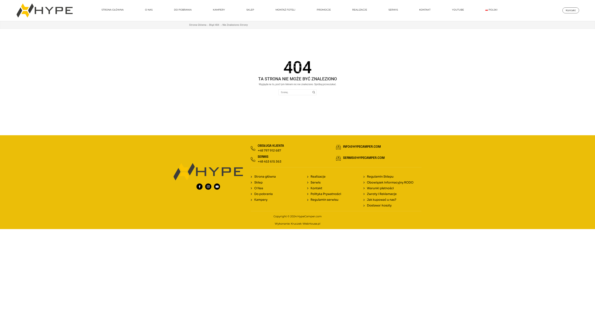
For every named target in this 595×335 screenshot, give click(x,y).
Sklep (250, 9)
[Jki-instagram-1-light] (208, 186)
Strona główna (197, 24)
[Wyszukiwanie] (314, 92)
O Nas (149, 9)
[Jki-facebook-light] (199, 186)
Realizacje (359, 9)
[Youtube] (217, 186)
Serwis (393, 9)
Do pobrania (183, 9)
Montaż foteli (285, 9)
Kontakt (425, 9)
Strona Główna (112, 9)
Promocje (324, 9)
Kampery (219, 9)
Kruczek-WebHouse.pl (305, 223)
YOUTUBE (458, 9)
